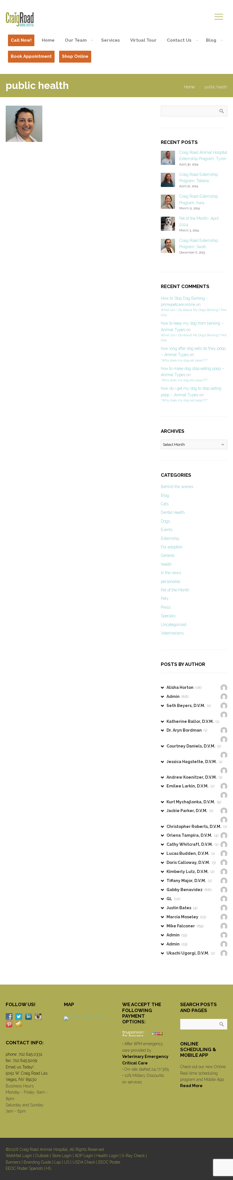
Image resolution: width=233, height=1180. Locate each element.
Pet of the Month (175, 590)
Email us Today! (20, 1067)
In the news (171, 572)
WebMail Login (19, 1155)
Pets (164, 598)
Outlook (42, 1155)
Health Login (107, 1155)
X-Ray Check (133, 1155)
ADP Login (84, 1155)
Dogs (165, 521)
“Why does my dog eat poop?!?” (184, 360)
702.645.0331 (30, 1054)
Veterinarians (172, 633)
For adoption (171, 547)
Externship (170, 538)
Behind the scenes (177, 486)
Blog (165, 495)
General (167, 555)
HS (48, 1168)
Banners (13, 1162)
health (166, 564)
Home (189, 87)
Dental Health (173, 512)
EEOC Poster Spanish (24, 1168)
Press (165, 607)
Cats (164, 504)
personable (170, 581)
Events (166, 529)
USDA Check (83, 1162)
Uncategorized (173, 624)
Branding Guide (37, 1162)
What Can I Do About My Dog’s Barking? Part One (194, 312)
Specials (168, 616)
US (66, 1162)
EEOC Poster (109, 1162)
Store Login (62, 1155)
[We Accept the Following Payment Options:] (145, 1033)
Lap (57, 1162)
